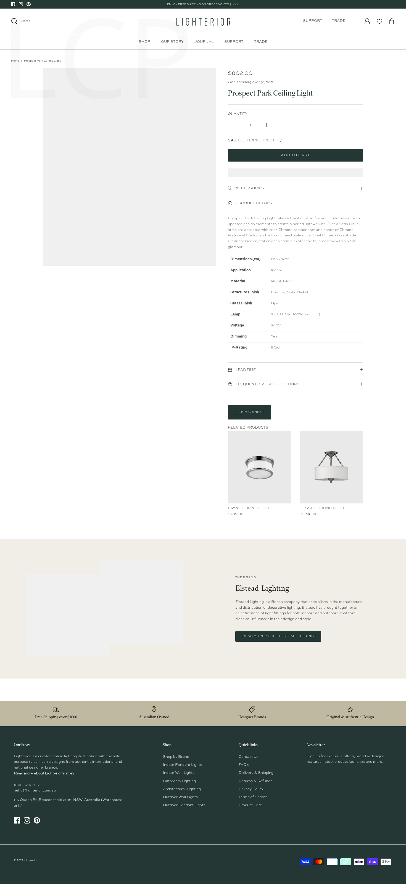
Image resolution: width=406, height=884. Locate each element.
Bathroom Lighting (179, 781)
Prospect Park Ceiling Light (42, 60)
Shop (144, 42)
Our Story (172, 42)
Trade (338, 21)
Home (15, 60)
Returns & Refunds (255, 781)
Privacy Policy (251, 789)
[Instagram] (21, 4)
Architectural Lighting (182, 789)
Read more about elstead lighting (278, 636)
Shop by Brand (176, 757)
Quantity (237, 114)
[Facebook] (13, 4)
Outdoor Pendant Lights (184, 805)
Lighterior (31, 860)
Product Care (250, 805)
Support (312, 21)
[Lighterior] (203, 21)
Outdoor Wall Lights (180, 797)
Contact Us (248, 757)
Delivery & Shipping (256, 773)
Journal (203, 42)
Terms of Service (253, 797)
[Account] (367, 21)
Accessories (249, 188)
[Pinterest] (29, 4)
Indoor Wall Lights (178, 773)
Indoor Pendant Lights (182, 765)
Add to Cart (295, 155)
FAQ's (244, 765)
